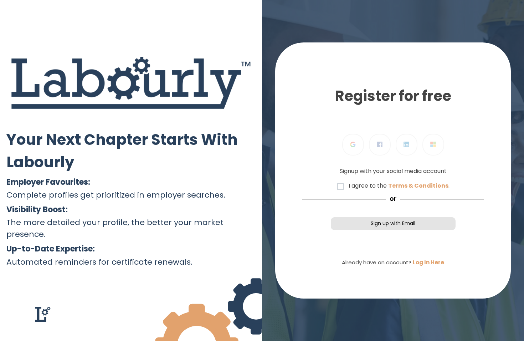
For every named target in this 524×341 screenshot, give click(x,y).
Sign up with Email (393, 223)
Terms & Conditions (418, 186)
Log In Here (428, 262)
